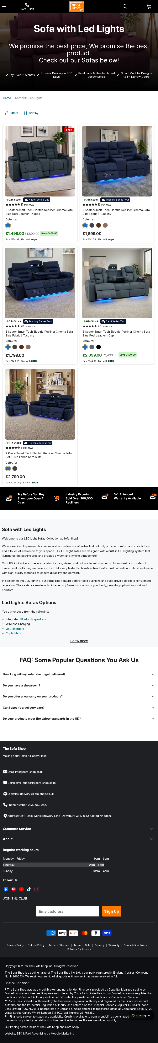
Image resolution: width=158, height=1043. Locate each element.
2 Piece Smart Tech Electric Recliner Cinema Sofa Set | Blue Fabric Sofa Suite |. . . (39, 455)
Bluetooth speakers (33, 619)
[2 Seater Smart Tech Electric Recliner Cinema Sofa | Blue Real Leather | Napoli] (8, 225)
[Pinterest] (14, 886)
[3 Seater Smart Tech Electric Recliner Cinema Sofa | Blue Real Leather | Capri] (85, 347)
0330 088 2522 (37, 804)
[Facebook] (6, 886)
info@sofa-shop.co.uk (29, 771)
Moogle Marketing (62, 1033)
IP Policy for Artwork (79, 949)
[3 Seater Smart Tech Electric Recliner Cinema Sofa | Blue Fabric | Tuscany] (8, 347)
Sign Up (111, 911)
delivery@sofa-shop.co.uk (37, 793)
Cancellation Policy (135, 945)
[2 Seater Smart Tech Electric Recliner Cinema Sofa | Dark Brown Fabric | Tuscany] (98, 225)
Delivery (99, 945)
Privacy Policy (15, 945)
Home (7, 97)
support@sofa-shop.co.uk (39, 782)
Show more (79, 641)
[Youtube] (21, 886)
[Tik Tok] (29, 886)
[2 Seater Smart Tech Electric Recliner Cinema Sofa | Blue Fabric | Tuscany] (85, 225)
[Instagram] (37, 886)
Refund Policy (36, 945)
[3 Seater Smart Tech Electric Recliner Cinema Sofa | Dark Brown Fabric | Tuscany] (21, 347)
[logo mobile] (76, 6)
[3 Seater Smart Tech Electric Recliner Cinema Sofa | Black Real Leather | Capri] (98, 347)
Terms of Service (59, 945)
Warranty (113, 945)
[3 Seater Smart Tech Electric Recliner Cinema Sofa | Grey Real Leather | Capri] (92, 347)
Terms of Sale (82, 945)
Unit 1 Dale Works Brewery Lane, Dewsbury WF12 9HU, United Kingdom (65, 815)
